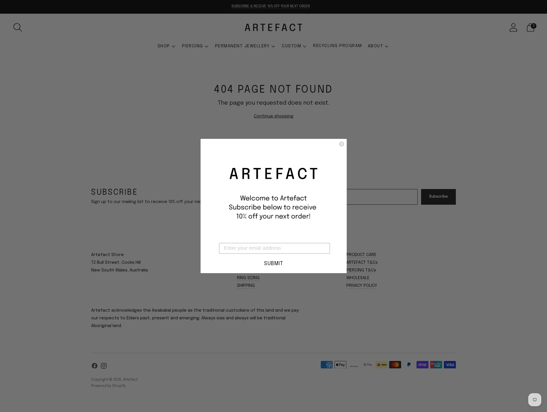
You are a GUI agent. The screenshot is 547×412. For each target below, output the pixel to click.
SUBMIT (273, 263)
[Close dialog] (341, 144)
